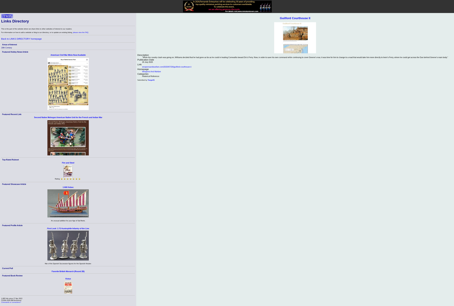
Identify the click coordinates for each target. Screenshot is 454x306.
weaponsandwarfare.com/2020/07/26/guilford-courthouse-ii (166, 67)
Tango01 (151, 80)
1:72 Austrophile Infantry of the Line (68, 229)
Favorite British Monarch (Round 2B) (68, 271)
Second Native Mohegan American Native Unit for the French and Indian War (68, 117)
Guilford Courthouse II (295, 18)
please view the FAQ (80, 32)
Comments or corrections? (11, 302)
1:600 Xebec (68, 187)
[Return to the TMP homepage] (7, 17)
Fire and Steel (68, 163)
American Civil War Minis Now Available (68, 55)
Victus (68, 279)
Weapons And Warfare (151, 72)
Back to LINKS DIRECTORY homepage (21, 39)
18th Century (6, 48)
